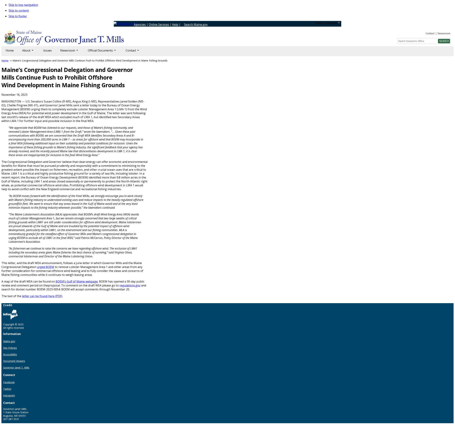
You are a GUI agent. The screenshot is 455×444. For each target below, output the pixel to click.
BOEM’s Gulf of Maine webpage (77, 281)
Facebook (9, 382)
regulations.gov (129, 285)
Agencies (140, 24)
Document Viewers (14, 361)
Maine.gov (9, 341)
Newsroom (443, 33)
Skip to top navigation (23, 5)
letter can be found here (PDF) (42, 296)
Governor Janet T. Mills (16, 367)
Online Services (159, 24)
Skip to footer (18, 16)
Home (10, 50)
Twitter (7, 389)
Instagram (9, 395)
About (24, 52)
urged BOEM (45, 267)
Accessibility (10, 354)
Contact (430, 33)
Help (175, 24)
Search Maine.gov (196, 24)
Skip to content (19, 10)
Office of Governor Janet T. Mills (32, 38)
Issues (47, 50)
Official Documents (98, 52)
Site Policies (10, 348)
